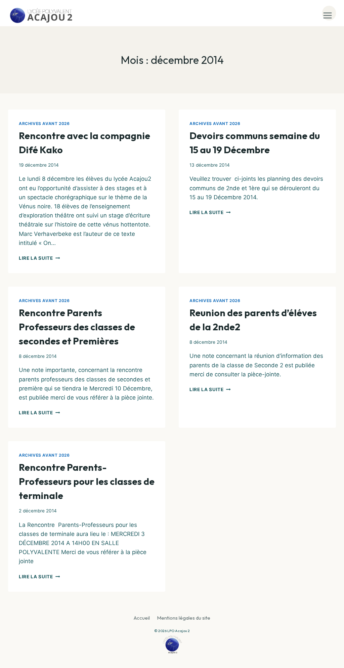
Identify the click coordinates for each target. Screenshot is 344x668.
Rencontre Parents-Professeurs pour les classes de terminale (87, 481)
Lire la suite (39, 258)
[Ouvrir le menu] (329, 13)
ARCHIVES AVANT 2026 (44, 123)
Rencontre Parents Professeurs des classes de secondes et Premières (77, 327)
